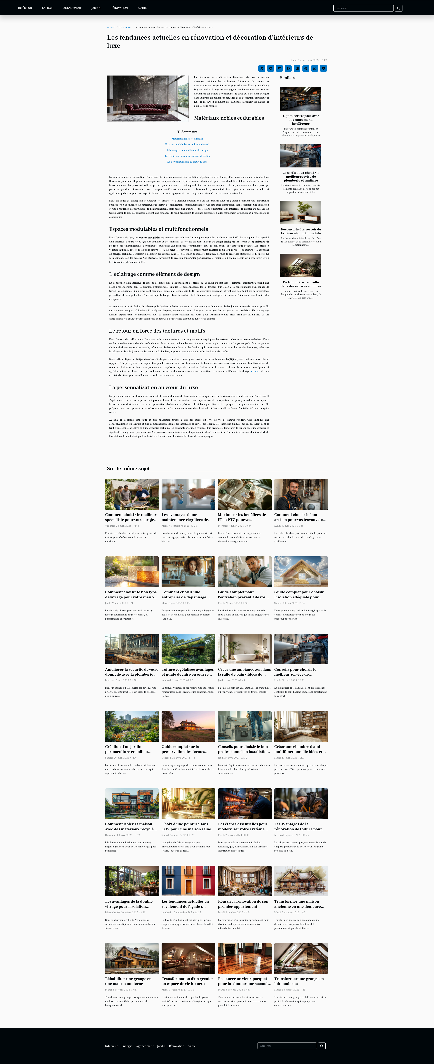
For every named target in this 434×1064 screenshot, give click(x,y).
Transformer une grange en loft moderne (299, 981)
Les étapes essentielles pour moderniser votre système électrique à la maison (243, 829)
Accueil (111, 27)
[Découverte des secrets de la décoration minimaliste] (300, 212)
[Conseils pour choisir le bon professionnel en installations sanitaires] (245, 726)
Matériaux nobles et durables (187, 138)
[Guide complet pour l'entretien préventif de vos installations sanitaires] (245, 571)
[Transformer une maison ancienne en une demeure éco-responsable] (301, 881)
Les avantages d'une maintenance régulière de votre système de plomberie (186, 519)
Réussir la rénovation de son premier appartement (243, 904)
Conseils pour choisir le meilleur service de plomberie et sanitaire (301, 177)
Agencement (72, 8)
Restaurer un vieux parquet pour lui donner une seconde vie (244, 984)
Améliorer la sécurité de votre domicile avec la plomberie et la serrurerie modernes (131, 674)
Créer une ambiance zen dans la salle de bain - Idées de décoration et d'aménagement (245, 674)
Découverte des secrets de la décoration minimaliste (301, 231)
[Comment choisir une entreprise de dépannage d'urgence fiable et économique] (188, 571)
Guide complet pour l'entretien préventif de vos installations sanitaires (241, 597)
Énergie (47, 8)
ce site (255, 371)
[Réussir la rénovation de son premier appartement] (245, 881)
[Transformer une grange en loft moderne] (301, 958)
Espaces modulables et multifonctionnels (187, 144)
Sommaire (189, 132)
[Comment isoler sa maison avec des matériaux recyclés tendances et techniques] (132, 803)
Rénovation (119, 8)
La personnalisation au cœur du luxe (187, 161)
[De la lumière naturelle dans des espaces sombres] (300, 265)
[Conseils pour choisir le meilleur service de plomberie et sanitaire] (300, 155)
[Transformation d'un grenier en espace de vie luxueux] (188, 958)
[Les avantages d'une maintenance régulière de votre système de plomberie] (188, 494)
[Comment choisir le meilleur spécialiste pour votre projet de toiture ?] (132, 494)
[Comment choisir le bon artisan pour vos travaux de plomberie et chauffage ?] (301, 494)
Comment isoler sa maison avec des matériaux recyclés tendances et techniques (130, 829)
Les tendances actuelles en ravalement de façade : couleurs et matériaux (185, 906)
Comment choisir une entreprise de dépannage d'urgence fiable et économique (184, 600)
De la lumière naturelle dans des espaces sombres (301, 284)
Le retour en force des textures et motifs (187, 156)
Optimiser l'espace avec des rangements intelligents (301, 120)
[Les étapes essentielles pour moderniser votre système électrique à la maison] (245, 803)
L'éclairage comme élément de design (187, 150)
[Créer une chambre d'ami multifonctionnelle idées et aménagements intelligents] (301, 726)
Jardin (96, 8)
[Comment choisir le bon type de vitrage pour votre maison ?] (132, 571)
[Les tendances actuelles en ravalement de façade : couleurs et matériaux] (188, 881)
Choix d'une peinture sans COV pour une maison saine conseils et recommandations (188, 829)
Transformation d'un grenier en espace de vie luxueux (187, 981)
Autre (142, 8)
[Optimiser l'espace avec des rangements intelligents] (300, 99)
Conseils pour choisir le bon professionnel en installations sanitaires (244, 751)
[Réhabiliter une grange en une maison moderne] (132, 958)
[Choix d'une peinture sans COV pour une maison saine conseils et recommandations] (188, 803)
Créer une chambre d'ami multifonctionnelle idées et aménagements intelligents (298, 751)
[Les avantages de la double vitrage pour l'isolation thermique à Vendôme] (132, 881)
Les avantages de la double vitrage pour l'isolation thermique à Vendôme (129, 906)
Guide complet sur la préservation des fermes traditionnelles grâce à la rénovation (184, 754)
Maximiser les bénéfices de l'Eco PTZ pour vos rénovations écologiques (242, 519)
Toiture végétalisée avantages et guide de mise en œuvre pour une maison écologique (188, 674)
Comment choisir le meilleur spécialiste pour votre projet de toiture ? (130, 519)
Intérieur (25, 8)
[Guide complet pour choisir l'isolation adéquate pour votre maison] (301, 571)
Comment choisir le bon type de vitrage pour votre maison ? (131, 597)
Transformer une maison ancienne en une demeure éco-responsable (297, 906)
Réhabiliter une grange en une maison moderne (128, 981)
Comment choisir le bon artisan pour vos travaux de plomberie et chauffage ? (298, 519)
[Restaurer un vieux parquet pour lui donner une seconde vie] (245, 958)
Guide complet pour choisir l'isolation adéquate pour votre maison (299, 597)
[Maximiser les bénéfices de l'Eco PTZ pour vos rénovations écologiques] (245, 494)
